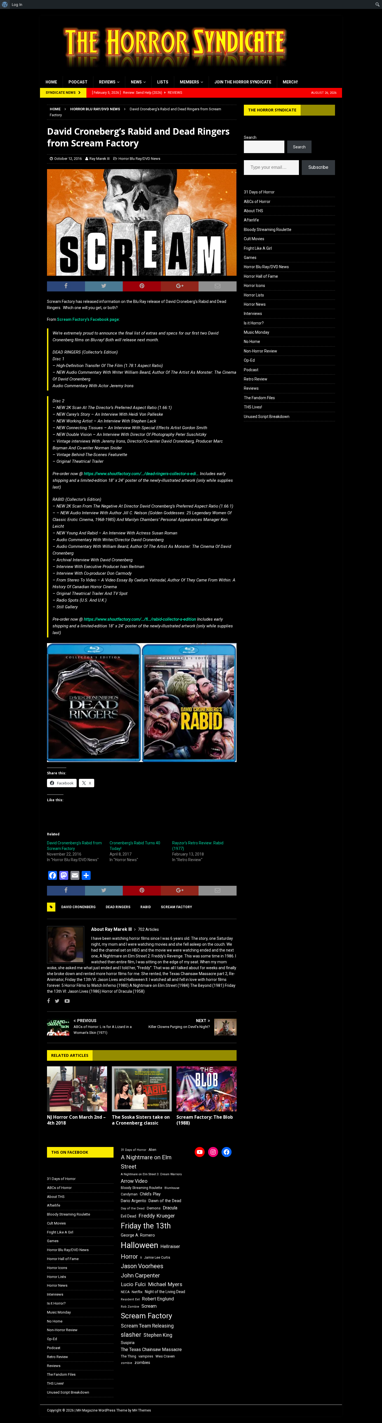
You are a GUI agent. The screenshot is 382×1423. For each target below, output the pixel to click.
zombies (142, 1362)
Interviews (253, 313)
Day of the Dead (133, 1208)
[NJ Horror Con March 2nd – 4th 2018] (77, 1088)
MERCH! (290, 82)
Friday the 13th (146, 1225)
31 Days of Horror (259, 192)
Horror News (255, 304)
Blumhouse (172, 1188)
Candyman (129, 1194)
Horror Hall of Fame (261, 276)
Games (250, 257)
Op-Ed (249, 360)
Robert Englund (158, 1299)
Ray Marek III (99, 158)
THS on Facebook (69, 1152)
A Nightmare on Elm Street (146, 1162)
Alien (152, 1150)
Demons (154, 1208)
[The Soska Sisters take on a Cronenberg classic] (142, 1088)
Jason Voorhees (142, 1266)
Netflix (137, 1292)
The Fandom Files (259, 398)
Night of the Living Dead (165, 1291)
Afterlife (251, 220)
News (136, 82)
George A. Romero (138, 1235)
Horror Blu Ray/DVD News (139, 158)
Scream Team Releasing (147, 1326)
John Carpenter (140, 1275)
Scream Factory (176, 907)
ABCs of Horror (257, 201)
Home (51, 82)
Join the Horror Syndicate (242, 82)
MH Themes (141, 1410)
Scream (149, 1306)
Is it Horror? (254, 323)
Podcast (78, 82)
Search (250, 137)
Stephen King (157, 1335)
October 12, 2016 (68, 158)
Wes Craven (165, 1356)
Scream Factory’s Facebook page (88, 319)
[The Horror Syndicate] (173, 73)
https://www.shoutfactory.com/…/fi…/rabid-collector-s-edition (140, 619)
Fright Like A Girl (258, 248)
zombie (126, 1363)
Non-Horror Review (260, 351)
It (141, 1258)
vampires (145, 1356)
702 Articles (148, 929)
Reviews (107, 82)
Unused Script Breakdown (266, 416)
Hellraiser (170, 1246)
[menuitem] (5, 4)
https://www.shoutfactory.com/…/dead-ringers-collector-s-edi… (141, 473)
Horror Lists (254, 295)
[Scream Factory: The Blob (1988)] (206, 1088)
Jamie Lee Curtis (157, 1258)
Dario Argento (133, 1200)
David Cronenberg (78, 907)
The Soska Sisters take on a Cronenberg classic (141, 1120)
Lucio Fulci (133, 1284)
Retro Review (255, 379)
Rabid (145, 907)
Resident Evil (130, 1299)
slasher (131, 1334)
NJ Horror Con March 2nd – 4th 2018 (76, 1120)
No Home (252, 341)
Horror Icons (254, 285)
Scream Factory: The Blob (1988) (204, 1120)
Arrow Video (134, 1181)
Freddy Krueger (156, 1215)
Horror (129, 1256)
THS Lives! (253, 407)
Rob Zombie (130, 1306)
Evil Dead (128, 1216)
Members (189, 82)
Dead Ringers (118, 907)
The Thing (128, 1356)
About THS (253, 211)
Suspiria (128, 1342)
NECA (125, 1292)
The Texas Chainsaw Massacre (151, 1349)
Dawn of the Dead (164, 1200)
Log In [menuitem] (17, 4)
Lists (162, 82)
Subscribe (318, 167)
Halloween (139, 1245)
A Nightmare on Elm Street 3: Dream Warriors (151, 1174)
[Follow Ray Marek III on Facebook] (48, 1001)
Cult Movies (254, 239)
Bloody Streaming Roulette (267, 229)
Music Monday (256, 332)
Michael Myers (165, 1284)
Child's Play (150, 1194)
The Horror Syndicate (272, 110)
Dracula (170, 1208)
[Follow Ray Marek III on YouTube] (65, 1001)
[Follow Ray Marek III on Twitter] (55, 1001)
